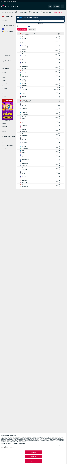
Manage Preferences (33, 461)
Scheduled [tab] (32, 29)
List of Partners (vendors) (7, 447)
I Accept (33, 452)
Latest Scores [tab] (22, 29)
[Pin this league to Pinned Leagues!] (34, 33)
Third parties (24, 441)
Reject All (33, 456)
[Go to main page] (13, 6)
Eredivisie (4, 20)
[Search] (50, 6)
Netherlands (35, 26)
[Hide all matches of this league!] (62, 33)
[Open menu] (62, 6)
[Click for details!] (40, 38)
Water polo (22, 26)
